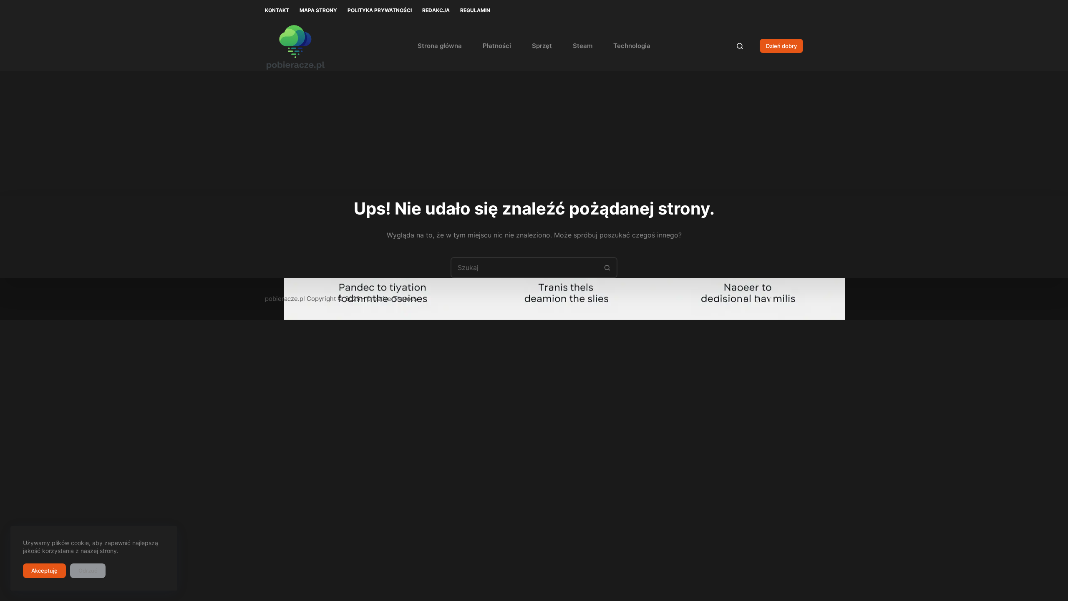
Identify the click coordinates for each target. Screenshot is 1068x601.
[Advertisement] (534, 133)
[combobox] (524, 267)
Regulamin (475, 10)
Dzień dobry (781, 46)
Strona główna (440, 46)
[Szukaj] (740, 46)
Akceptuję (44, 570)
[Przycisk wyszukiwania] (607, 267)
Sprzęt (542, 46)
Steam (582, 46)
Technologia (631, 46)
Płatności (497, 46)
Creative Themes (391, 299)
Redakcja (436, 10)
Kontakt (277, 10)
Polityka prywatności (380, 10)
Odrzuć (87, 570)
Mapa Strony (318, 10)
